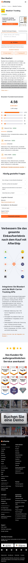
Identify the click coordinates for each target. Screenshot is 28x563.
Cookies (22, 555)
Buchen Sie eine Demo (14, 418)
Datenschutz (4, 555)
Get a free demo (9, 23)
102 (25, 118)
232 (25, 123)
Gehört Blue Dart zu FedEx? (8, 192)
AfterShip (4, 6)
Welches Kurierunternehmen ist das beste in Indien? (12, 188)
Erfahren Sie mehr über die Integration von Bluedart (13, 335)
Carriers (9, 6)
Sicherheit (17, 555)
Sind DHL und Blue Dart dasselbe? (10, 183)
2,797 (25, 112)
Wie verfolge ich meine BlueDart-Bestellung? (12, 180)
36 (24, 121)
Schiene (15, 42)
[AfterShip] (6, 2)
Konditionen (10, 555)
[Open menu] (25, 2)
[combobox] (14, 208)
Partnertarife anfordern (14, 216)
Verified (14, 128)
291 (25, 115)
